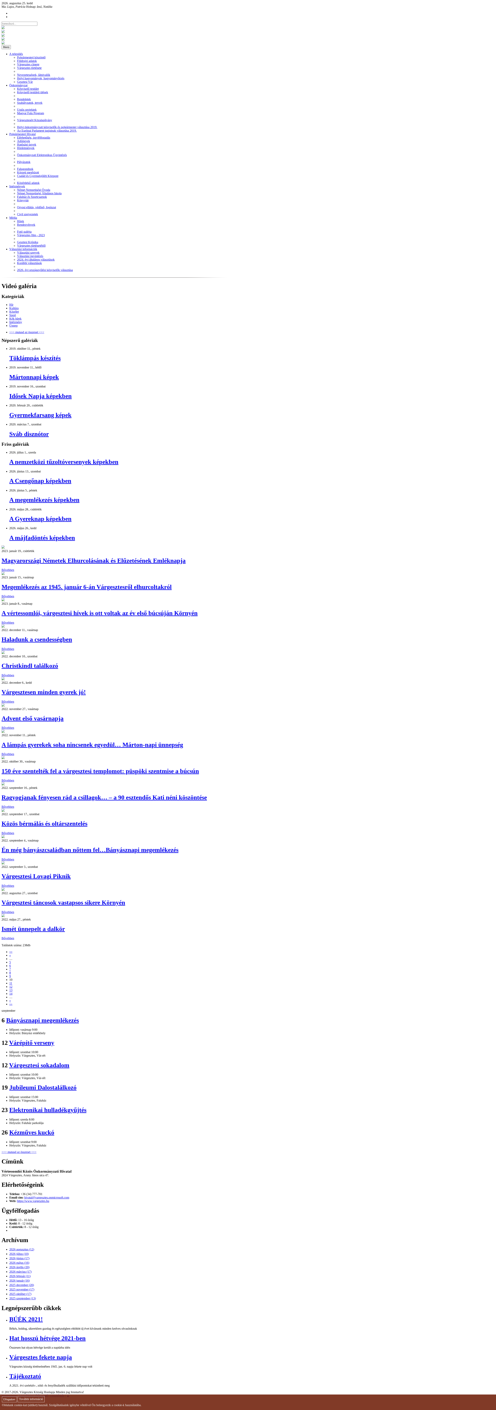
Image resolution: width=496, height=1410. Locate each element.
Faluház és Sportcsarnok (32, 196)
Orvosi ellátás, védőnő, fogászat (36, 207)
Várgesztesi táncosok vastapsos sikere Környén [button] (63, 902)
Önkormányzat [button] (18, 85)
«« (10, 951)
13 (10, 990)
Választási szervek (28, 252)
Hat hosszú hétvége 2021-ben (47, 1338)
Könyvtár (23, 200)
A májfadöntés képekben (42, 537)
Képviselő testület (28, 88)
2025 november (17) (21, 1289)
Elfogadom (9, 1399)
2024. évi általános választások (36, 259)
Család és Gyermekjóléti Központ (37, 176)
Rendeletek (24, 99)
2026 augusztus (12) (21, 1249)
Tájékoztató (25, 1376)
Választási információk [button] (23, 249)
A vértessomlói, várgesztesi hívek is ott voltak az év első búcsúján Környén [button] (100, 613)
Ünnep (13, 325)
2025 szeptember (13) (22, 1298)
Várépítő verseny (31, 1042)
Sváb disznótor (29, 433)
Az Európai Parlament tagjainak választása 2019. (47, 130)
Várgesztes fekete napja (40, 1357)
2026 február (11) (20, 1276)
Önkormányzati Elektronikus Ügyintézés (42, 155)
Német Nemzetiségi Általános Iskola (39, 193)
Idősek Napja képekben (40, 395)
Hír (11, 304)
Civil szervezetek (27, 214)
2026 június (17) (19, 1258)
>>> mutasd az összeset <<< (26, 332)
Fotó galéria (24, 231)
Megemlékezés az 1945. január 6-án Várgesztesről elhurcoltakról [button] (87, 586)
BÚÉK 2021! (26, 1319)
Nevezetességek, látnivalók (33, 74)
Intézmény (15, 322)
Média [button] (13, 217)
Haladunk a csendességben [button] (37, 639)
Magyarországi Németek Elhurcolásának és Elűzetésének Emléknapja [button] (94, 560)
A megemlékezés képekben (44, 499)
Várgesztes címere (28, 64)
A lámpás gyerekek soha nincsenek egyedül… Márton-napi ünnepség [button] (92, 744)
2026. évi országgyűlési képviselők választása (45, 270)
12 (10, 986)
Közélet (14, 311)
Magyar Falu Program (30, 113)
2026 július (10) (19, 1253)
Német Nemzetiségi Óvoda (33, 189)
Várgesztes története (29, 68)
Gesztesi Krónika (27, 242)
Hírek (20, 221)
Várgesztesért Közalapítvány (34, 120)
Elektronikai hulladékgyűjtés (47, 1109)
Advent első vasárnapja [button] (33, 718)
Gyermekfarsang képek (40, 414)
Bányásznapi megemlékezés (42, 1020)
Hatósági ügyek (26, 144)
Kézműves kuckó (31, 1132)
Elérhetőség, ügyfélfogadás (33, 137)
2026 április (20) (19, 1267)
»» (10, 1004)
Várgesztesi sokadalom (39, 1065)
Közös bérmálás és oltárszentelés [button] (44, 823)
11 (10, 983)
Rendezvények (26, 224)
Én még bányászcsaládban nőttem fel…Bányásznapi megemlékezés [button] (90, 849)
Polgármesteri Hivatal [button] (22, 134)
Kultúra (14, 308)
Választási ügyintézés (30, 256)
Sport (12, 315)
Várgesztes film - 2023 (31, 235)
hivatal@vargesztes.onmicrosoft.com (46, 1197)
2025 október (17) (20, 1294)
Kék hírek (15, 318)
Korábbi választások (29, 263)
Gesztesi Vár (25, 81)
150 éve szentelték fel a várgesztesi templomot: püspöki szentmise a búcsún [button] (100, 771)
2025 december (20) (21, 1285)
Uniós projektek (27, 109)
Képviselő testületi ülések (32, 92)
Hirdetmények (25, 148)
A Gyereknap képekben (40, 518)
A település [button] (16, 54)
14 (10, 993)
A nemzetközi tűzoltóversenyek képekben (63, 461)
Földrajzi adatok (27, 61)
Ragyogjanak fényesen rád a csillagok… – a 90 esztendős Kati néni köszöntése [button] (104, 797)
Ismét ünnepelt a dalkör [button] (33, 928)
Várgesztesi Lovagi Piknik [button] (36, 876)
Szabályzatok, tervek (29, 102)
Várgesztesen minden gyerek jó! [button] (44, 692)
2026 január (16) (19, 1280)
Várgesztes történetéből (31, 245)
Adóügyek (23, 141)
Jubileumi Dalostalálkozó (43, 1087)
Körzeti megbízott (28, 172)
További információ (31, 1399)
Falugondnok (25, 169)
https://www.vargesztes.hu (33, 1201)
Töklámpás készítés (35, 358)
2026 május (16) (19, 1262)
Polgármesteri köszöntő (31, 57)
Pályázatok (23, 162)
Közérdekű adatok (28, 183)
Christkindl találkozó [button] (30, 665)
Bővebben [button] (8, 570)
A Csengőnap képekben (40, 480)
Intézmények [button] (17, 186)
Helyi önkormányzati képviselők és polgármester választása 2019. (57, 127)
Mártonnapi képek (34, 377)
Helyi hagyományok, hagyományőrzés (40, 78)
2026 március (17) (20, 1271)
